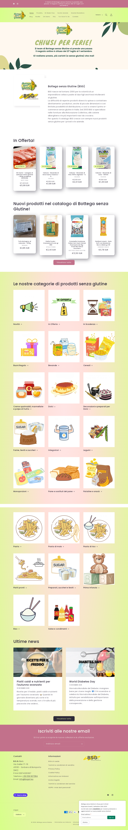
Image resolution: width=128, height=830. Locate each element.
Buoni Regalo (19, 365)
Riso (15, 629)
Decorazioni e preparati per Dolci (96, 407)
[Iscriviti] (81, 744)
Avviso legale (54, 780)
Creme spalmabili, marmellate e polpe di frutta (28, 407)
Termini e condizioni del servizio (61, 784)
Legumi (86, 450)
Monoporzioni (19, 491)
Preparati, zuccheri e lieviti (61, 587)
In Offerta (53, 324)
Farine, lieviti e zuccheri (24, 450)
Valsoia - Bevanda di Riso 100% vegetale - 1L (77, 174)
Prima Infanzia (90, 587)
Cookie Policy (54, 772)
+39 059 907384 (30, 776)
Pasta (16, 546)
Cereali (86, 365)
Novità (16, 324)
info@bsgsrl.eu (26, 779)
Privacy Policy (54, 769)
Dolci (50, 406)
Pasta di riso (89, 546)
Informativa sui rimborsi (58, 776)
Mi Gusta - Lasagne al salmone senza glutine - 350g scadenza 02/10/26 (24, 175)
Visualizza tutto (64, 262)
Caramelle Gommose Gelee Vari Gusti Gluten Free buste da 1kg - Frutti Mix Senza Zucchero (77, 245)
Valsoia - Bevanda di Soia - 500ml (103, 174)
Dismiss (85, 822)
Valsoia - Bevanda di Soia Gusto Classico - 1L (51, 174)
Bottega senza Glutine (44, 822)
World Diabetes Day (82, 681)
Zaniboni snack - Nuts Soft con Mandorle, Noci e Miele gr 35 (103, 243)
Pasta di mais (55, 546)
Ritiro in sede (53, 761)
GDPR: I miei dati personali (59, 787)
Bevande (52, 365)
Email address (86, 814)
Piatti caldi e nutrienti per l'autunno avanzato (33, 683)
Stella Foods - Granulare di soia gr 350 (50, 243)
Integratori (53, 450)
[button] (40, 13)
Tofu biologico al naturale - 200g (24, 242)
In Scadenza (89, 324)
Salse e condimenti (57, 629)
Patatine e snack (91, 491)
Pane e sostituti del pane (60, 491)
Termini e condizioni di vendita (61, 765)
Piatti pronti (19, 587)
